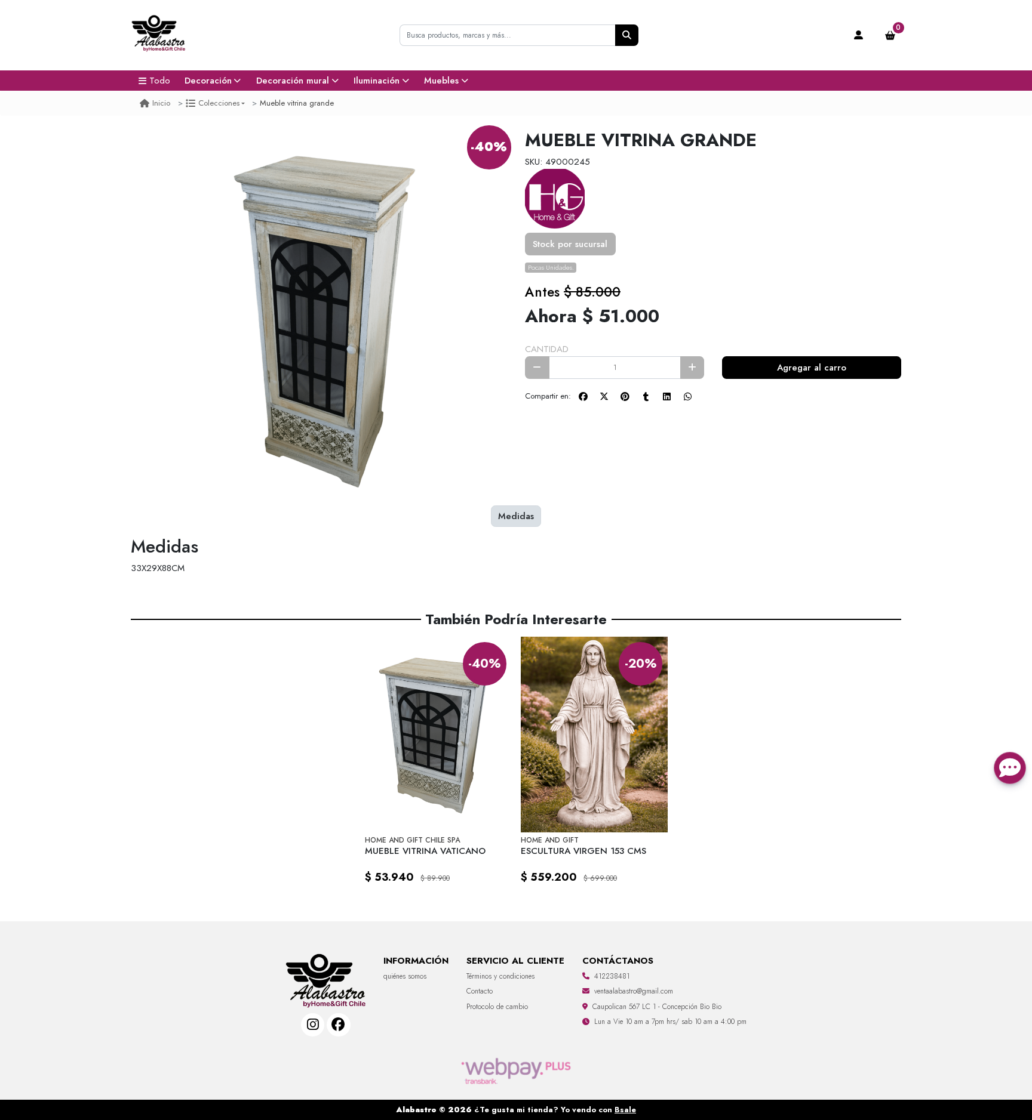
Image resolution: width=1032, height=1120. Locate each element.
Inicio (161, 103)
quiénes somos (404, 976)
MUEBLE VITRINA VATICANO (425, 850)
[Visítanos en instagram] (312, 1024)
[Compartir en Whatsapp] (687, 397)
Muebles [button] (441, 80)
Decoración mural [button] (292, 80)
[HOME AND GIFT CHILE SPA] (555, 197)
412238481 (611, 976)
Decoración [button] (208, 80)
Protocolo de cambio (497, 1006)
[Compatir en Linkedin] (666, 397)
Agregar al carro (811, 367)
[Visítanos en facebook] (338, 1024)
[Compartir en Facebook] (583, 397)
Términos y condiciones (500, 976)
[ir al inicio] (325, 965)
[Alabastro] (159, 35)
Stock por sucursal (570, 244)
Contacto (479, 991)
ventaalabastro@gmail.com (633, 991)
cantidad (547, 349)
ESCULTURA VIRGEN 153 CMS (583, 850)
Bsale (625, 1109)
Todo (159, 80)
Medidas (516, 516)
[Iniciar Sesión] (859, 35)
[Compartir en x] (604, 397)
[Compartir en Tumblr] (646, 397)
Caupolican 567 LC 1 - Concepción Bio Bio (656, 1006)
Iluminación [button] (377, 80)
